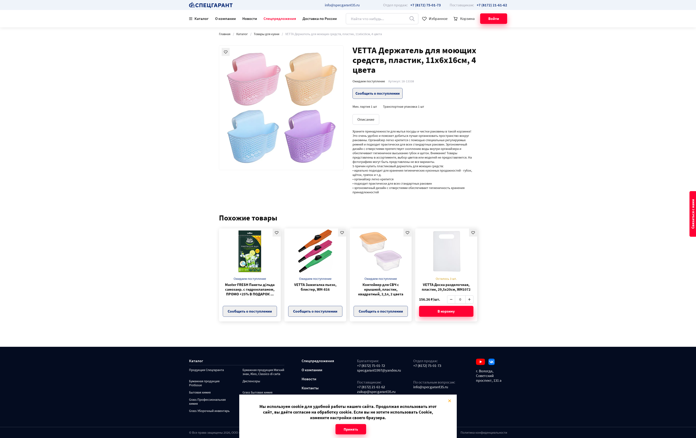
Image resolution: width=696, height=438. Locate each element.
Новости (249, 18)
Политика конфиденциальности (484, 432)
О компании (225, 18)
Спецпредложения (280, 18)
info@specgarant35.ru (342, 5)
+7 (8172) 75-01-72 (371, 365)
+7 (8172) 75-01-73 (427, 365)
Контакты (310, 388)
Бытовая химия (200, 392)
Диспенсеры (251, 381)
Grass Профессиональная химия (207, 402)
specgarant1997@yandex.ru (379, 370)
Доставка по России (320, 18)
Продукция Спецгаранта (206, 370)
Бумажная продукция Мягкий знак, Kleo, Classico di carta (263, 372)
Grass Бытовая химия (257, 392)
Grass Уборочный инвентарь (209, 411)
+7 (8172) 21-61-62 (371, 387)
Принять (351, 429)
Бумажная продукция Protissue (204, 383)
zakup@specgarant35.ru (376, 391)
